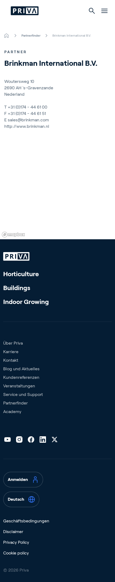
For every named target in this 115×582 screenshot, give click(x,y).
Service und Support (23, 394)
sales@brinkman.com (28, 120)
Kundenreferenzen (21, 377)
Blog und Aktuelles (21, 369)
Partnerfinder (15, 403)
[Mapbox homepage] (13, 235)
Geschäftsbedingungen (26, 521)
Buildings (16, 287)
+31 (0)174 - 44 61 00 (27, 107)
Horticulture (21, 273)
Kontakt (10, 360)
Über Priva (13, 343)
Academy (12, 411)
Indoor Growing (26, 301)
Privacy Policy (16, 542)
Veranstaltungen (19, 386)
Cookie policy (16, 553)
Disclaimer (13, 531)
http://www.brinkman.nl (26, 126)
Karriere (10, 351)
